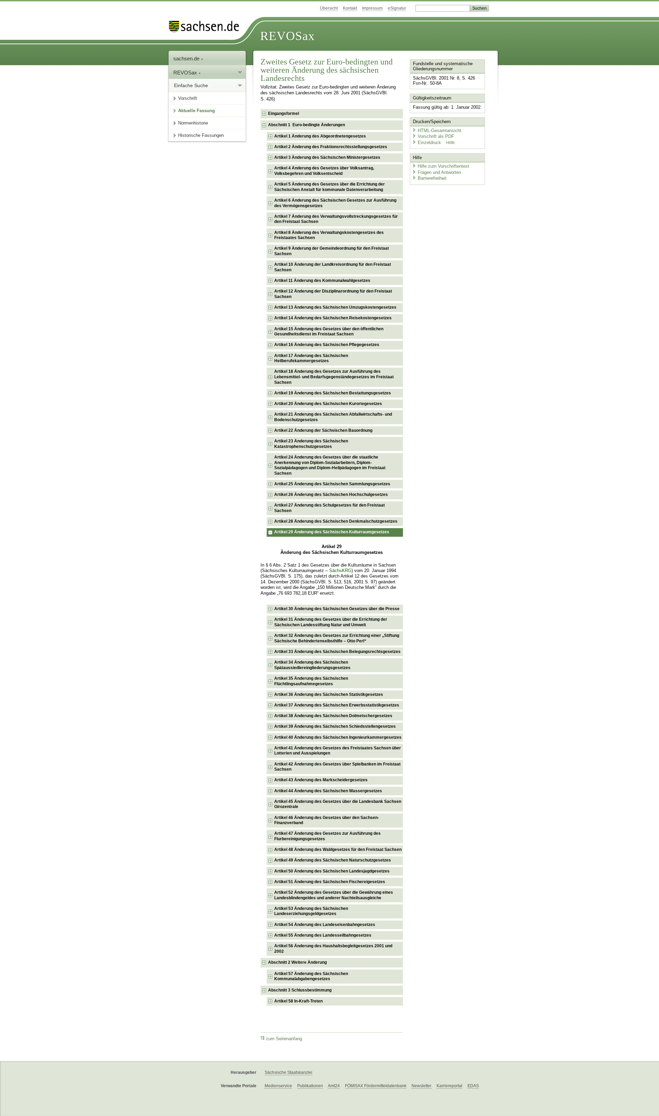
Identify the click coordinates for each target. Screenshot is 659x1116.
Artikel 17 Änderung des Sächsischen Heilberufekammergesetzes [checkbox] (311, 358)
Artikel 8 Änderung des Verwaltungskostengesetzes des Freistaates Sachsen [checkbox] (329, 235)
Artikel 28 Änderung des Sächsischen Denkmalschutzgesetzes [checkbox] (335, 521)
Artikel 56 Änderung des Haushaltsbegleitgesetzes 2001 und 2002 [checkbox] (333, 948)
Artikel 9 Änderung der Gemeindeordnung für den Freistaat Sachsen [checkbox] (331, 251)
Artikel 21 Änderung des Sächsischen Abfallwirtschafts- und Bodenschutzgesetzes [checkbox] (333, 417)
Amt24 (334, 1085)
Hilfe (450, 143)
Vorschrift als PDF (436, 136)
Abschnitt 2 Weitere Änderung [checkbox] (297, 962)
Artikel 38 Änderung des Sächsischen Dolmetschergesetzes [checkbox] (333, 715)
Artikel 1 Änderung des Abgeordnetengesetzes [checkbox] (320, 136)
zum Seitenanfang (284, 1038)
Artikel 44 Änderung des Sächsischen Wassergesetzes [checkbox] (328, 790)
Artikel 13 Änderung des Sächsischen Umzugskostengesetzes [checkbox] (335, 307)
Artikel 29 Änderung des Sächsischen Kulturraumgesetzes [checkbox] (331, 532)
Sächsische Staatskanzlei (288, 1072)
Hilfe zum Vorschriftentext (443, 166)
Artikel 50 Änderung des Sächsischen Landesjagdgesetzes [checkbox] (332, 871)
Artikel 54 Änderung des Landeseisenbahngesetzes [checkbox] (324, 924)
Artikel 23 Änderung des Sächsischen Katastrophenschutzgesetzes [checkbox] (311, 444)
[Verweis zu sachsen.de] (206, 27)
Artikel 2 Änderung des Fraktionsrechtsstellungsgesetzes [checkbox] (330, 146)
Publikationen (310, 1085)
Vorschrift (187, 98)
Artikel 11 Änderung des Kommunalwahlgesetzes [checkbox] (322, 280)
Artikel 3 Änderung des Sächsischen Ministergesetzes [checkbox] (327, 157)
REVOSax (287, 36)
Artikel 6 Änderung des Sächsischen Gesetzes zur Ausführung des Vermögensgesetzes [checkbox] (335, 203)
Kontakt (350, 8)
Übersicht (329, 8)
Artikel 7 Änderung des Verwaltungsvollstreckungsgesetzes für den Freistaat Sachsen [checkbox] (336, 219)
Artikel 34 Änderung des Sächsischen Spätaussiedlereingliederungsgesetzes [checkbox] (312, 665)
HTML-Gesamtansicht (439, 130)
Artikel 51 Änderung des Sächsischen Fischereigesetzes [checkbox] (329, 881)
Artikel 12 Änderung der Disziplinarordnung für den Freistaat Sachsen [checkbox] (333, 294)
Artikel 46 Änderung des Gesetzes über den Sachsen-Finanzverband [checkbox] (326, 820)
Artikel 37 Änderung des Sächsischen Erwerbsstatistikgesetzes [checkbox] (336, 705)
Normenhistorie (193, 123)
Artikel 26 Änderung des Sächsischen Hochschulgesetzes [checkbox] (331, 494)
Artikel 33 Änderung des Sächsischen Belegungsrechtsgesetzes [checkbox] (337, 651)
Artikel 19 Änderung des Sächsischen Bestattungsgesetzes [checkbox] (332, 393)
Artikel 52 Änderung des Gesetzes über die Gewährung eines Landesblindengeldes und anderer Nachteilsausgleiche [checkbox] (333, 895)
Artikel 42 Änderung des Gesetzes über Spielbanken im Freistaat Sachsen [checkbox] (337, 767)
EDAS (473, 1085)
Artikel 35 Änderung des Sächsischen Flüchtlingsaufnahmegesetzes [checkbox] (311, 681)
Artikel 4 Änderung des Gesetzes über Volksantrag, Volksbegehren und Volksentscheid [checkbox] (324, 171)
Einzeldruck (430, 142)
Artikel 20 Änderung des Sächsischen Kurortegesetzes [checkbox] (328, 403)
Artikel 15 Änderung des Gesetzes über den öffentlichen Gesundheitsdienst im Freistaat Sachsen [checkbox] (328, 332)
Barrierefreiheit (432, 178)
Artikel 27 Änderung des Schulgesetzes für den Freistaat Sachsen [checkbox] (329, 508)
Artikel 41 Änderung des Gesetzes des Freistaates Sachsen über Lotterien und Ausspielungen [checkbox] (337, 751)
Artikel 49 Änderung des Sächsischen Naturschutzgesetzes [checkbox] (332, 860)
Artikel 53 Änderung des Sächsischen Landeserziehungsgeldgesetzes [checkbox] (311, 911)
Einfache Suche (191, 85)
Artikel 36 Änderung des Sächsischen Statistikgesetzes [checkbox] (328, 694)
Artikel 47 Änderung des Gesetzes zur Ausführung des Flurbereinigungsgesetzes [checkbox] (327, 836)
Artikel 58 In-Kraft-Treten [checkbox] (298, 1001)
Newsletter (421, 1085)
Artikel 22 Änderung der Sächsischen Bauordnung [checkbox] (323, 430)
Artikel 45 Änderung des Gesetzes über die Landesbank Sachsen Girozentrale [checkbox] (337, 804)
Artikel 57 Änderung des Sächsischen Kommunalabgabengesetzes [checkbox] (311, 976)
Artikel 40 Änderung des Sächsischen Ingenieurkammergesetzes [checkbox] (338, 737)
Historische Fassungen (201, 135)
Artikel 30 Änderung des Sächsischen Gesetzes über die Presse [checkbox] (337, 608)
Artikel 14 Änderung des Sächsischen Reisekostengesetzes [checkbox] (333, 318)
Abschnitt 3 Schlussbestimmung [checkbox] (300, 990)
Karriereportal (449, 1085)
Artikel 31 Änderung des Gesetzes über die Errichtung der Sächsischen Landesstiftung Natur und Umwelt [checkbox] (330, 622)
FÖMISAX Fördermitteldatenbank (375, 1085)
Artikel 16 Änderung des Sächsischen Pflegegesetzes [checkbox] (326, 344)
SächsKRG (340, 570)
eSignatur (397, 8)
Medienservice (278, 1085)
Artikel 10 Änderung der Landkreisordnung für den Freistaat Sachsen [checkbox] (332, 267)
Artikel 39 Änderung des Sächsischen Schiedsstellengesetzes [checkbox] (335, 726)
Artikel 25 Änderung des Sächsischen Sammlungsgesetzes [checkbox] (332, 484)
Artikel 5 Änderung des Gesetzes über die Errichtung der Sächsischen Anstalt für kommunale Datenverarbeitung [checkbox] (329, 187)
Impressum (372, 8)
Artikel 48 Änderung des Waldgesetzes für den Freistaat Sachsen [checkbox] (338, 849)
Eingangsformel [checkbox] (283, 113)
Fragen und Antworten (439, 172)
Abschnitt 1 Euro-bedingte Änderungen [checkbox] (306, 124)
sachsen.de (187, 58)
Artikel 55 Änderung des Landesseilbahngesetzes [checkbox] (322, 935)
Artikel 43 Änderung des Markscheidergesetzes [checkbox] (321, 779)
